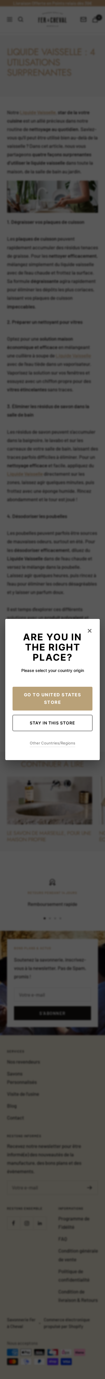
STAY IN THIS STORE (52, 722)
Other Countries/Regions (52, 743)
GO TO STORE (52, 698)
